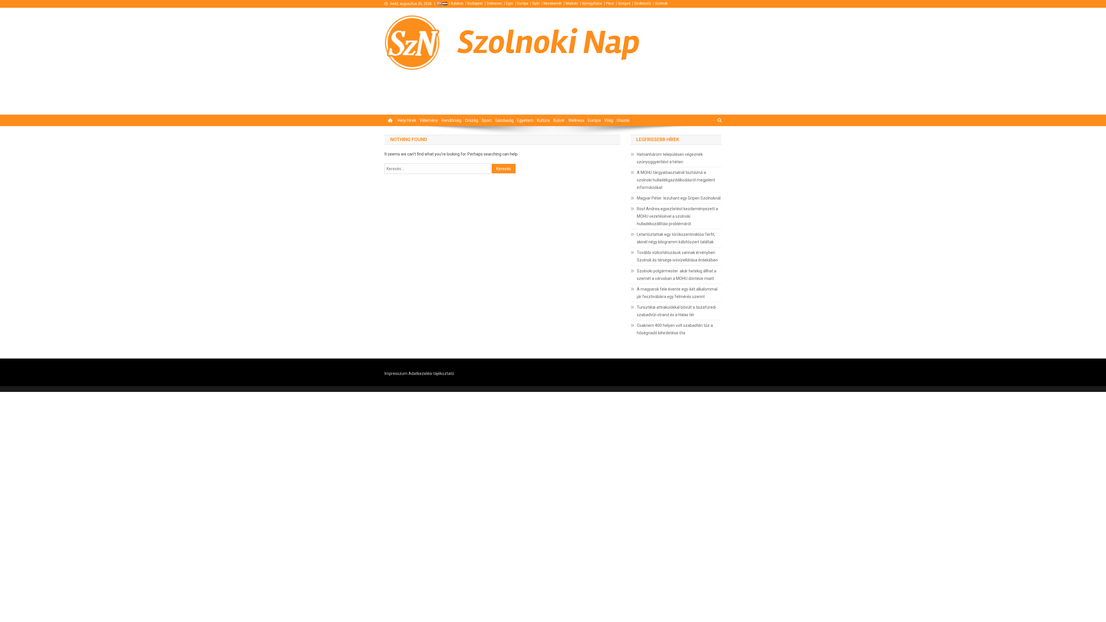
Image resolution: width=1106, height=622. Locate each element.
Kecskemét (552, 3)
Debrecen (494, 3)
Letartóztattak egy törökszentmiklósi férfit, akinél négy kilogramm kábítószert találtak (676, 238)
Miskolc (572, 3)
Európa (522, 3)
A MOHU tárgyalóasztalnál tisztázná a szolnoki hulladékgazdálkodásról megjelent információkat (676, 180)
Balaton (457, 3)
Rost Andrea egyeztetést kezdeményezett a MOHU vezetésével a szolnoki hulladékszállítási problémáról (677, 216)
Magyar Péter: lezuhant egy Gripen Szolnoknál (679, 198)
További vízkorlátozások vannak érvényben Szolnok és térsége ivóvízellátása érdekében (677, 256)
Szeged (624, 3)
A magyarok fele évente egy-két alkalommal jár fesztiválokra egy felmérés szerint (677, 293)
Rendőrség (451, 120)
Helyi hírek (407, 120)
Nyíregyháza (592, 3)
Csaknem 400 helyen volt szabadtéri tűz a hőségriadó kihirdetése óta (675, 329)
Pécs (610, 3)
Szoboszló (642, 3)
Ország (471, 120)
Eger (509, 3)
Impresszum (396, 373)
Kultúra (543, 120)
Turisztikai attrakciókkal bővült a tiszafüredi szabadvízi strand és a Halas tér (676, 311)
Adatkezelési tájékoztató (431, 373)
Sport (487, 120)
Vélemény (429, 120)
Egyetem (525, 120)
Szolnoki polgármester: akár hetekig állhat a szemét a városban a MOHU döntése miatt (676, 275)
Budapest (475, 3)
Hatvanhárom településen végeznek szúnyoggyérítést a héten (670, 158)
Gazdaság (504, 120)
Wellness (576, 120)
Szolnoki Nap (548, 42)
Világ (608, 120)
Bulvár (559, 120)
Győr (535, 3)
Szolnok (661, 3)
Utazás (623, 120)
